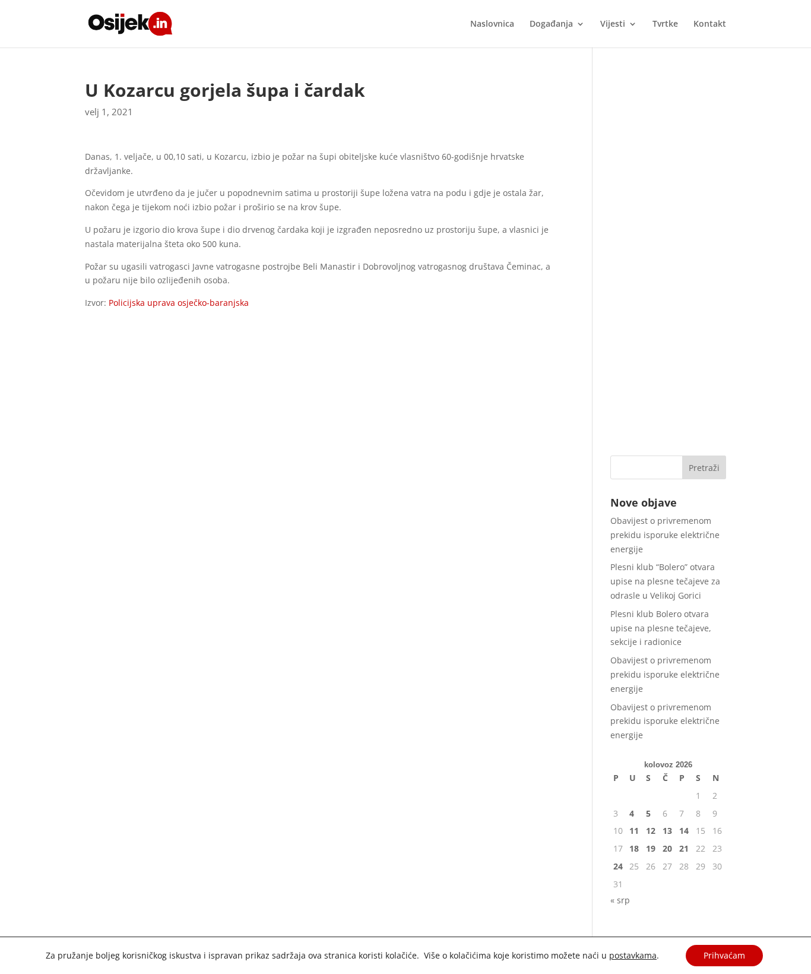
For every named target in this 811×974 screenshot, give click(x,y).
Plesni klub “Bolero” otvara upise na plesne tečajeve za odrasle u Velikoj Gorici (665, 581)
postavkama (633, 955)
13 (667, 830)
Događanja (551, 24)
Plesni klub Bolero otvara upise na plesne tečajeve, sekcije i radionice (660, 628)
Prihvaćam (724, 955)
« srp (620, 900)
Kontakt (709, 24)
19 (650, 848)
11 (634, 830)
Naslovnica (492, 24)
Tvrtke (665, 24)
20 (667, 848)
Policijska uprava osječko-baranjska (177, 302)
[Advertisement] (668, 259)
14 (684, 830)
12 (650, 830)
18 (634, 848)
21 (684, 848)
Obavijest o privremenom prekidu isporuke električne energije (665, 535)
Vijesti (612, 24)
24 (618, 866)
